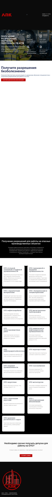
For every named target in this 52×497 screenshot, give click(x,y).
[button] (27, 14)
